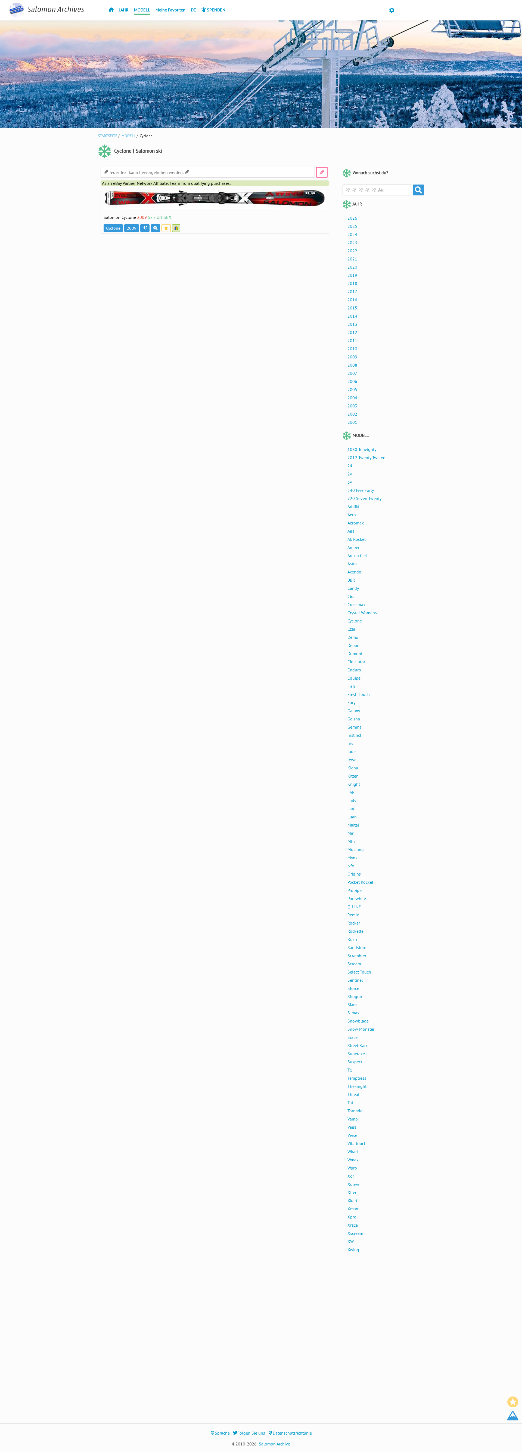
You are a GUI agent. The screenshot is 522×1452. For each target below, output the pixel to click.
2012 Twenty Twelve (366, 457)
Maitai (353, 825)
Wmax (353, 1159)
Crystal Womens (362, 612)
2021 (352, 259)
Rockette (355, 931)
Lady (351, 800)
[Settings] (391, 10)
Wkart (352, 1151)
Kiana (352, 767)
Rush (352, 939)
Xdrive (353, 1184)
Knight (353, 784)
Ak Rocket (356, 539)
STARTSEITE (107, 135)
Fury (351, 702)
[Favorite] (512, 1401)
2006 (352, 381)
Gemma (354, 727)
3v (349, 482)
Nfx (350, 865)
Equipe (354, 678)
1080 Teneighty (361, 449)
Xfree (352, 1192)
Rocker (353, 923)
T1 (349, 1070)
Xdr (350, 1176)
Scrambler (356, 955)
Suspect (354, 1061)
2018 (352, 283)
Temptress (356, 1078)
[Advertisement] (215, 273)
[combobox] (377, 190)
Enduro (354, 670)
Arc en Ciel (357, 555)
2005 (352, 389)
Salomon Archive (274, 1444)
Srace (352, 1037)
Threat (353, 1094)
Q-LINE (354, 906)
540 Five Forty (360, 490)
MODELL (142, 10)
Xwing (353, 1249)
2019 (352, 275)
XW (350, 1241)
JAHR (124, 10)
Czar (351, 629)
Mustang (355, 849)
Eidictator (356, 661)
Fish (351, 686)
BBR (351, 580)
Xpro (351, 1217)
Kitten (353, 776)
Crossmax (356, 604)
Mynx (352, 857)
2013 (352, 324)
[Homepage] (111, 10)
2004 (352, 397)
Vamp (352, 1119)
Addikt (353, 506)
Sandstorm (357, 947)
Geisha (353, 719)
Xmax (352, 1208)
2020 (352, 267)
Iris (350, 743)
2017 (352, 291)
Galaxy (353, 710)
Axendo (354, 572)
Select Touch (359, 972)
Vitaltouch (356, 1143)
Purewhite (356, 898)
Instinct (354, 735)
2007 (352, 373)
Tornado (355, 1110)
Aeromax (355, 523)
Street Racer (358, 1045)
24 (349, 465)
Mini (351, 833)
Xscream (355, 1233)
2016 (352, 299)
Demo (352, 637)
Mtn (351, 841)
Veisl (351, 1127)
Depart (353, 645)
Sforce (353, 988)
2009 (352, 357)
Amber (353, 547)
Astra (352, 563)
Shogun (354, 996)
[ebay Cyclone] (177, 228)
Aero (351, 514)
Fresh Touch (358, 694)
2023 (352, 242)
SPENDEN (215, 10)
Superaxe (356, 1053)
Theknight (356, 1086)
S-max (353, 1012)
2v (349, 474)
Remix (353, 914)
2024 (352, 234)
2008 (352, 365)
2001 (352, 422)
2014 (352, 316)
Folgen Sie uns (251, 1433)
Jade (351, 751)
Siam (352, 1004)
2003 (352, 406)
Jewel (352, 759)
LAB (351, 792)
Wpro (352, 1168)
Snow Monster (360, 1029)
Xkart (352, 1200)
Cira (351, 596)
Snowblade (358, 1021)
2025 (352, 226)
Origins (354, 874)
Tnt (350, 1102)
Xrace (352, 1225)
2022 (352, 250)
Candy (353, 588)
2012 (352, 332)
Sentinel (355, 980)
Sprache (222, 1433)
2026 (352, 218)
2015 (352, 308)
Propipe (354, 890)
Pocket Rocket (360, 882)
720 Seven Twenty (364, 498)
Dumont (354, 653)
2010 (352, 348)
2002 (352, 414)
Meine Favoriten (170, 10)
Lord (351, 808)
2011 (352, 340)
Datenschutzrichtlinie (292, 1433)
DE (193, 10)
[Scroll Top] (512, 1415)
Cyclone (354, 621)
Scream (354, 963)
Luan (352, 816)
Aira (351, 531)
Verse (352, 1135)
